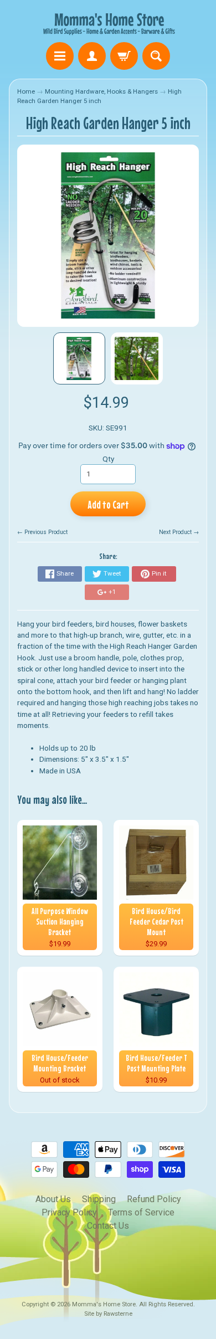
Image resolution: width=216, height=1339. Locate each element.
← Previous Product (42, 532)
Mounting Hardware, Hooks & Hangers (101, 91)
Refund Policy (154, 1199)
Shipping (99, 1199)
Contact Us (108, 1225)
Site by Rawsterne (108, 1313)
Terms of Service (141, 1212)
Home (26, 91)
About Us (53, 1199)
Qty (108, 458)
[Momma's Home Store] (108, 23)
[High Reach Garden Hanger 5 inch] (79, 358)
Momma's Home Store (104, 1304)
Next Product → (179, 532)
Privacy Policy (69, 1212)
